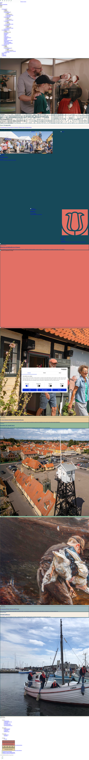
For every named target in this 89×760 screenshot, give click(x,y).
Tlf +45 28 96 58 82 (7, 724)
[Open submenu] (6, 9)
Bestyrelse (5, 33)
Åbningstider (4, 727)
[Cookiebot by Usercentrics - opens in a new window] (62, 369)
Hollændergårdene (7, 12)
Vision (5, 35)
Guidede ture (4, 55)
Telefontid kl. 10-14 (7, 723)
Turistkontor (4, 54)
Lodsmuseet (6, 730)
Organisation (4, 733)
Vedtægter (5, 38)
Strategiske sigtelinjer (7, 37)
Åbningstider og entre (9, 15)
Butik (3, 53)
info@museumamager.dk (8, 725)
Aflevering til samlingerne (8, 43)
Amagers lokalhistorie (7, 48)
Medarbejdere (6, 734)
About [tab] (60, 372)
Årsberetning (6, 36)
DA (0, 2)
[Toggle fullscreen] (2, 114)
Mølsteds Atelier (6, 731)
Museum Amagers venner (8, 40)
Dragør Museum (6, 729)
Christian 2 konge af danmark (11, 51)
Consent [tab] (29, 372)
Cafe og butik (8, 16)
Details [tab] (44, 372)
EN (1, 2)
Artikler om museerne (7, 42)
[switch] (38, 386)
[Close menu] (1, 7)
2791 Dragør (6, 722)
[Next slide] (87, 380)
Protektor (5, 34)
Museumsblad (6, 41)
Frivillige (5, 39)
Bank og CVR (6, 44)
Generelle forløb (6, 52)
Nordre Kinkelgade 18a (8, 721)
